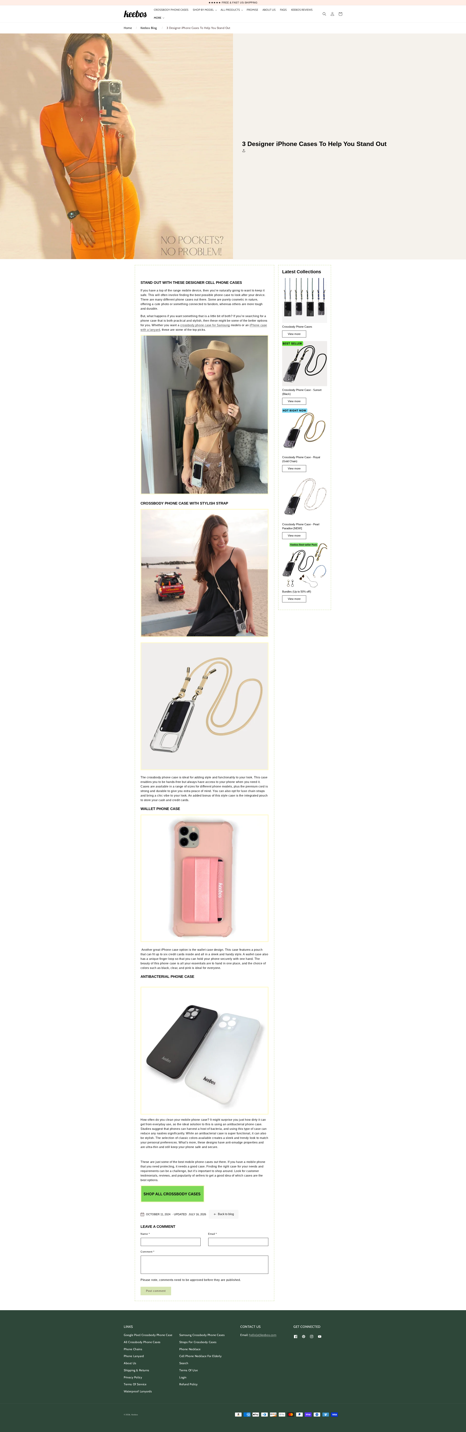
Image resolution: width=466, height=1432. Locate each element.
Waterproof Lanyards (138, 1391)
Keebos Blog (149, 28)
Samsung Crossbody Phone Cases (202, 1335)
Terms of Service (135, 1384)
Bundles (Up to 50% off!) (296, 591)
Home (128, 28)
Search (183, 1363)
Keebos (134, 1414)
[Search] (324, 14)
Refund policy (188, 1384)
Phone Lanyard (134, 1356)
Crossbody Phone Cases (297, 326)
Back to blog (226, 1214)
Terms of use (188, 1370)
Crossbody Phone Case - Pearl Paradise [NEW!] (300, 526)
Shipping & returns (136, 1370)
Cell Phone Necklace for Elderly (200, 1356)
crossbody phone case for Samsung (205, 325)
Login (183, 1377)
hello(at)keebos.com (262, 1335)
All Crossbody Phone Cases (142, 1342)
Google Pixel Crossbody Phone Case (148, 1335)
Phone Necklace (189, 1349)
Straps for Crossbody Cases (198, 1342)
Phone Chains (133, 1349)
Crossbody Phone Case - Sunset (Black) (301, 391)
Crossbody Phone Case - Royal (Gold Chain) (301, 459)
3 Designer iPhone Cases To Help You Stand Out (198, 28)
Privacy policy (133, 1377)
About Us (130, 1363)
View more (294, 333)
